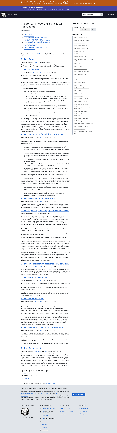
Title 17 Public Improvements (81, 80)
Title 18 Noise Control (79, 82)
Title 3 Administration (79, 43)
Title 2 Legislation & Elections (39, 19)
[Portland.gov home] (9, 14)
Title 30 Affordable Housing (81, 118)
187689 (38, 54)
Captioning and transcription (67, 411)
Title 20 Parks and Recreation (81, 88)
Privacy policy (63, 414)
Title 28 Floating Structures (80, 111)
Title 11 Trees (77, 63)
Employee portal (83, 411)
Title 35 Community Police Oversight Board (83, 132)
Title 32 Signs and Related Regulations (83, 123)
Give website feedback (50, 383)
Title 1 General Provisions (80, 37)
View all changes (25, 378)
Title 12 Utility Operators (80, 66)
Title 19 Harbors (78, 85)
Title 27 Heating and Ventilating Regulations (82, 107)
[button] (111, 14)
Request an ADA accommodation (29, 393)
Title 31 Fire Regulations (80, 121)
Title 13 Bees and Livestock (80, 69)
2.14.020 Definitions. (29, 36)
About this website (83, 408)
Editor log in (82, 414)
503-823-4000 (44, 393)
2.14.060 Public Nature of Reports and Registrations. (37, 42)
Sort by (82, 27)
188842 (35, 301)
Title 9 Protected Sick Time (80, 56)
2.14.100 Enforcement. (29, 49)
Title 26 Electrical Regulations (81, 104)
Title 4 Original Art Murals (80, 45)
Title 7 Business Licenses (80, 54)
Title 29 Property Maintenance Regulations (81, 114)
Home (22, 19)
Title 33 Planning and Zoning (81, 126)
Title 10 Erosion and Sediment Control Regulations (83, 60)
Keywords (75, 27)
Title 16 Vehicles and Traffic (81, 77)
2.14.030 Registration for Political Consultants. (35, 37)
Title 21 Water (77, 90)
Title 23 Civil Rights (78, 96)
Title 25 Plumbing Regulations (81, 101)
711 (56, 393)
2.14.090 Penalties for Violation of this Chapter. (35, 47)
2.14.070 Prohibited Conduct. (31, 44)
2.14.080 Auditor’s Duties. (30, 45)
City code (28, 19)
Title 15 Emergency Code (80, 74)
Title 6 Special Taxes (79, 51)
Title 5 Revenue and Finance (81, 48)
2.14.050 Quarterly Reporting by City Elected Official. (37, 41)
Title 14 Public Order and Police (81, 71)
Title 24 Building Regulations (81, 98)
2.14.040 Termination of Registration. (33, 39)
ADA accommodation (65, 408)
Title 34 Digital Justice (79, 129)
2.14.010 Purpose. (28, 34)
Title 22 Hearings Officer (80, 93)
